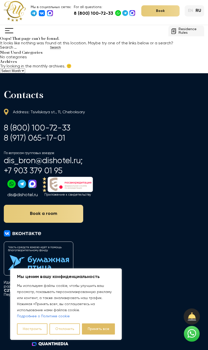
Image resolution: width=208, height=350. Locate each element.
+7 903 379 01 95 (33, 171)
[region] (66, 304)
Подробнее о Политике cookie (43, 316)
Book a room (43, 213)
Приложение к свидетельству (67, 194)
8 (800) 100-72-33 (93, 13)
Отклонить (64, 329)
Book (160, 11)
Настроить (32, 329)
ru (198, 11)
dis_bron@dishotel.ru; (43, 161)
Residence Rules (188, 30)
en (190, 11)
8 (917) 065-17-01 (34, 138)
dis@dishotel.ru (22, 195)
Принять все (98, 329)
